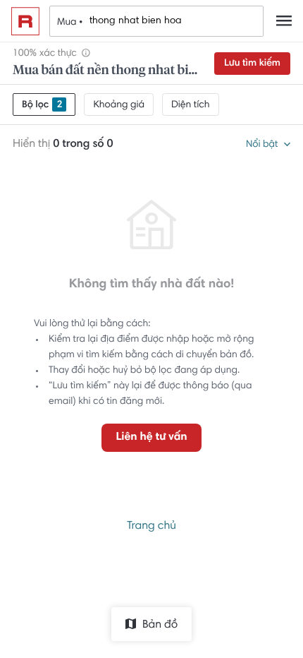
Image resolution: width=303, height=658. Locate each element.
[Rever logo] (25, 21)
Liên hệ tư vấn (151, 437)
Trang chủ (151, 526)
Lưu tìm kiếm (252, 63)
